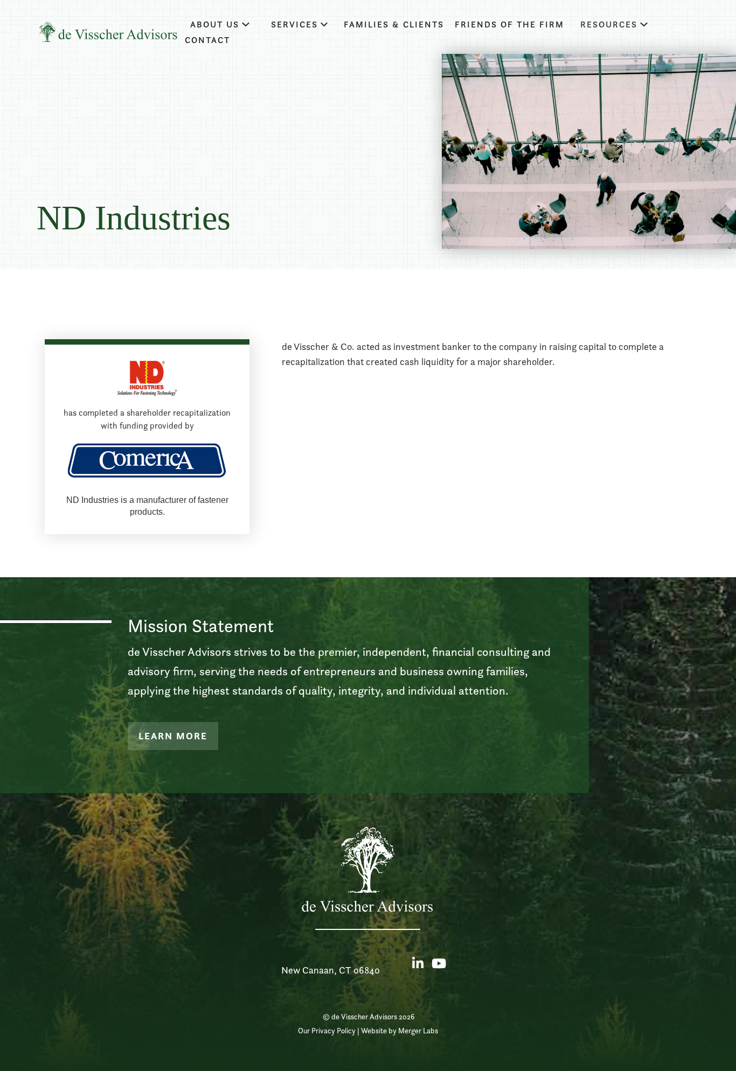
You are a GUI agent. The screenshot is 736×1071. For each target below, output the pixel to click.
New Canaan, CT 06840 (330, 970)
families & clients (394, 24)
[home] (108, 32)
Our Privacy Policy (327, 1030)
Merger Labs (418, 1030)
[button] (219, 24)
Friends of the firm (509, 24)
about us (214, 24)
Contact (207, 40)
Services (294, 24)
